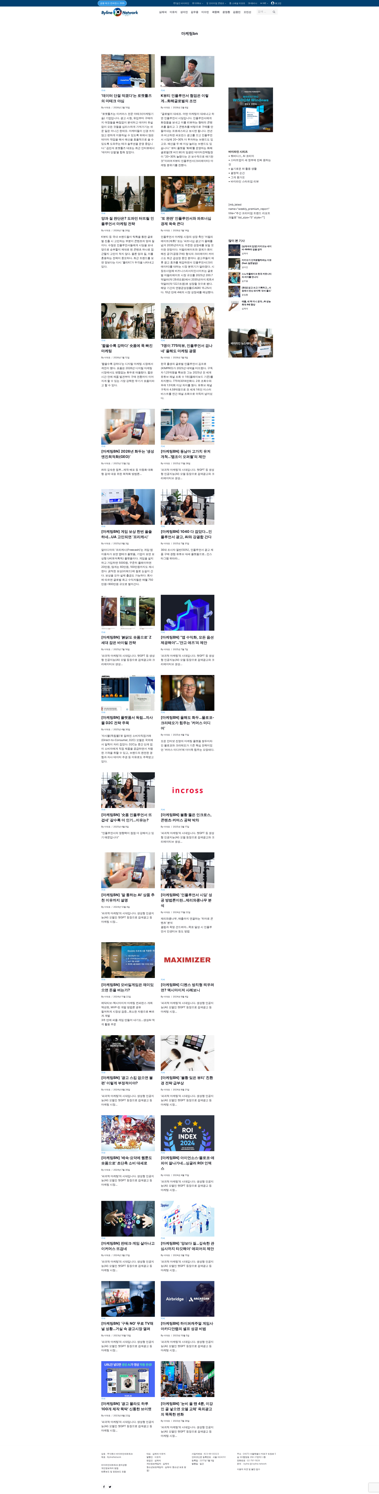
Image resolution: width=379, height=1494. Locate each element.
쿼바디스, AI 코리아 (242, 155)
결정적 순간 (238, 173)
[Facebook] (104, 1487)
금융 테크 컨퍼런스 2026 (112, 3)
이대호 (107, 107)
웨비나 (254, 3)
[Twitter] (110, 1487)
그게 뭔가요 (238, 177)
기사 (103, 90)
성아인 (184, 12)
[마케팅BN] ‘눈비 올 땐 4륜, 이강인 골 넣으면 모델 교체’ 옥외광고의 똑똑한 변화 (187, 1408)
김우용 (194, 12)
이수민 (205, 12)
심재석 (163, 12)
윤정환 (226, 12)
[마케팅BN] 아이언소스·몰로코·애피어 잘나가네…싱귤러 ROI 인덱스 (187, 1163)
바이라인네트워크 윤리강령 (114, 1465)
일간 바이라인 (182, 3)
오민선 (247, 12)
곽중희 (216, 12)
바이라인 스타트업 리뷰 (245, 181)
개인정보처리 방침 (109, 1468)
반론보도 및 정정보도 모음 (113, 1471)
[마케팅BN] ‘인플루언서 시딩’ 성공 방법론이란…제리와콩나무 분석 (186, 900)
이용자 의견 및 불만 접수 (248, 1469)
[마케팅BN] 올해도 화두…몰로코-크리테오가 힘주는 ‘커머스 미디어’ (187, 722)
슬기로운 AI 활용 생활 (244, 168)
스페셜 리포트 (238, 3)
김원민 (237, 12)
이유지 (173, 12)
